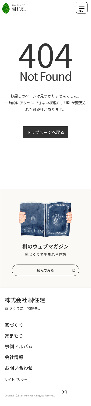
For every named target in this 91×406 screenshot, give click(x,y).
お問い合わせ (19, 367)
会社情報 (14, 357)
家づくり (14, 325)
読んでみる (45, 270)
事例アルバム (19, 346)
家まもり (14, 335)
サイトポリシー (16, 379)
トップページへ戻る (45, 132)
